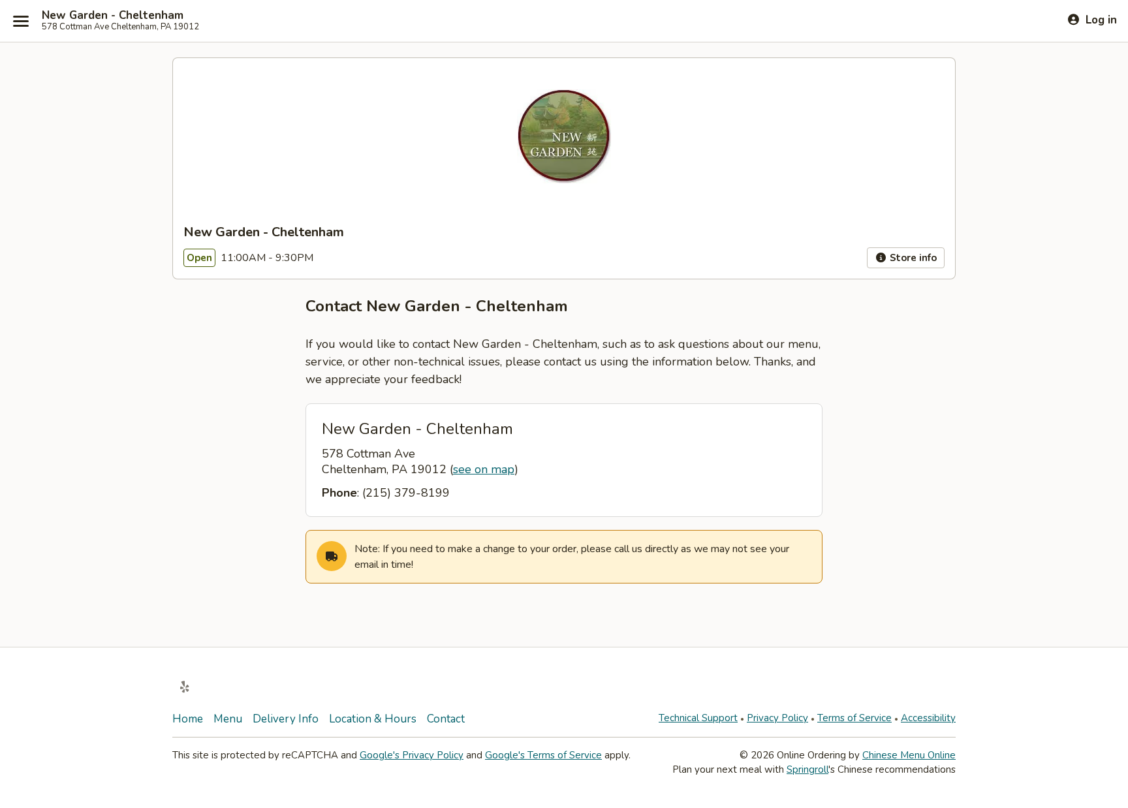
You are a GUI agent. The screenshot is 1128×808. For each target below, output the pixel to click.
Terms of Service (854, 717)
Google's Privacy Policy (411, 755)
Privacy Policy (777, 717)
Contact (446, 718)
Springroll (807, 769)
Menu (227, 718)
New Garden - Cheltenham (112, 15)
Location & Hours (372, 718)
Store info (912, 257)
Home (187, 718)
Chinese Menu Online (909, 755)
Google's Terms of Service (543, 755)
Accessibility (928, 717)
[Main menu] (21, 21)
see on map (483, 469)
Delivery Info (286, 718)
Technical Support (698, 717)
